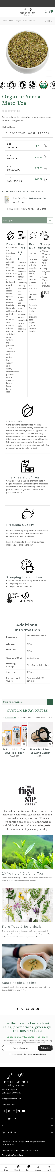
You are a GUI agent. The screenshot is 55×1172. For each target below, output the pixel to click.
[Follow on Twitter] (22, 1009)
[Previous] (3, 717)
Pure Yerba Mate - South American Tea (29, 198)
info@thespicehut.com (11, 1098)
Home (4, 21)
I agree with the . (29, 1054)
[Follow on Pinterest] (32, 1009)
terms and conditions (36, 1054)
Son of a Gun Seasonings (12, 1155)
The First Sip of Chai (29, 1150)
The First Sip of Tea (10, 1150)
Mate (11, 21)
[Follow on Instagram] (27, 1009)
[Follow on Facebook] (17, 1009)
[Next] (51, 717)
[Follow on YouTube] (37, 1009)
